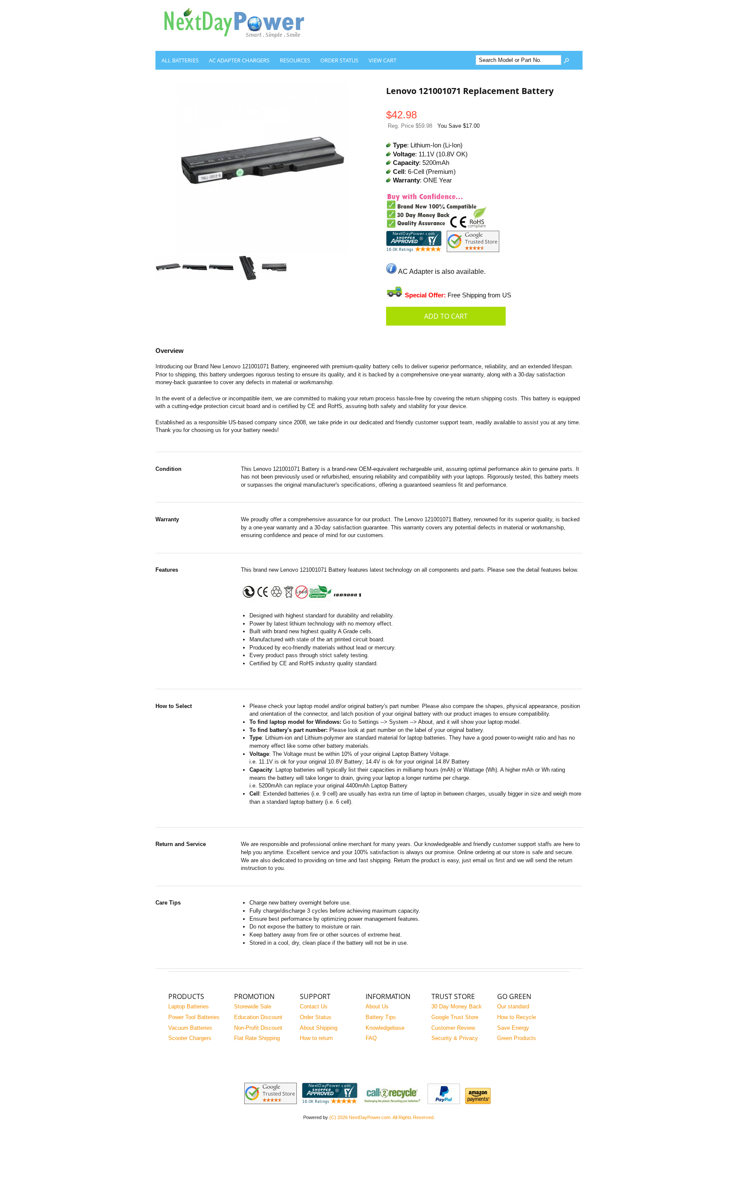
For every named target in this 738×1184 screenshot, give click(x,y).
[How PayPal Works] (444, 1102)
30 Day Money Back (456, 1006)
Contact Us (314, 1006)
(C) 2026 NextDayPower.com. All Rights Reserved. (382, 1117)
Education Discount (258, 1017)
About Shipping (318, 1028)
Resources (295, 60)
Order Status (339, 60)
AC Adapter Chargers (239, 60)
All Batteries (180, 60)
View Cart (382, 60)
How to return (316, 1038)
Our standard (513, 1006)
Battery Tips (381, 1017)
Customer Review (453, 1028)
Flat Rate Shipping (257, 1038)
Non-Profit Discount (258, 1028)
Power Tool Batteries (194, 1017)
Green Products (516, 1038)
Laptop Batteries (188, 1006)
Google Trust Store (454, 1017)
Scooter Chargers (189, 1038)
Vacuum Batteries (190, 1028)
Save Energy (513, 1028)
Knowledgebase (385, 1028)
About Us (377, 1006)
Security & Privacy (454, 1038)
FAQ (371, 1038)
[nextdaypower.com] (240, 44)
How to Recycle (516, 1017)
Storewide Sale (252, 1006)
